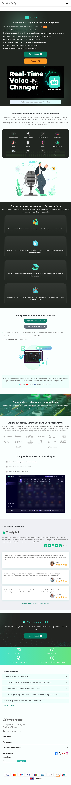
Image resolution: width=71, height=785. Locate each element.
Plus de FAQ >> (9, 705)
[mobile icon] (67, 3)
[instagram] (67, 753)
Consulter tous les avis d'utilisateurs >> (35, 603)
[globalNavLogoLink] (6, 8)
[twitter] (60, 753)
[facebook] (56, 753)
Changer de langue (12, 731)
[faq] (7, 436)
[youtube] (63, 753)
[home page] (9, 4)
